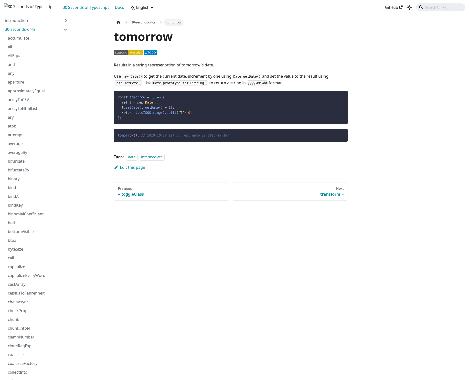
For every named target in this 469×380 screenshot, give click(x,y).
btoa (12, 240)
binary (14, 178)
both (12, 222)
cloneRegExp (20, 345)
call (11, 258)
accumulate (18, 38)
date (131, 157)
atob (12, 126)
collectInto (17, 372)
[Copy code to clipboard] (342, 97)
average (15, 143)
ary (11, 117)
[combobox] (440, 7)
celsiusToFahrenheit (26, 293)
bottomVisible (21, 231)
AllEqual (15, 55)
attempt (15, 134)
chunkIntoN (19, 328)
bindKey (15, 205)
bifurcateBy (18, 170)
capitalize (16, 266)
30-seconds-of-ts (20, 29)
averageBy (17, 152)
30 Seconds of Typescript (86, 7)
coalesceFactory (22, 363)
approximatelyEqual (26, 91)
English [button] (142, 7)
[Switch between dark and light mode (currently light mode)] (409, 7)
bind (12, 187)
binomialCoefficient (26, 214)
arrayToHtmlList (22, 108)
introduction (16, 20)
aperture (16, 82)
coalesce (16, 354)
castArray (16, 284)
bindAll (14, 196)
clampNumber (21, 337)
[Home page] (118, 22)
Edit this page (132, 167)
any (11, 73)
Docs (119, 7)
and (11, 64)
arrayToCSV (18, 99)
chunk (13, 319)
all (10, 47)
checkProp (18, 310)
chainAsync (18, 302)
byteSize (15, 249)
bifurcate (16, 161)
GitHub (391, 7)
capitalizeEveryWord (26, 275)
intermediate (151, 157)
